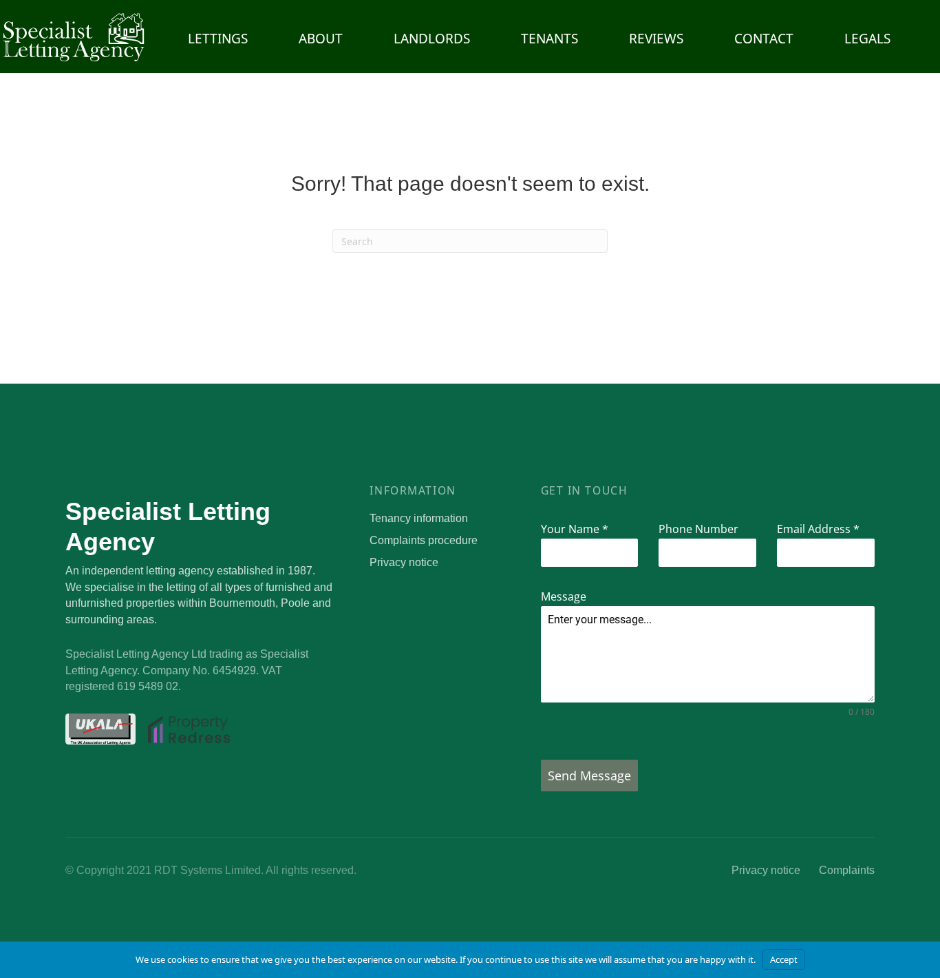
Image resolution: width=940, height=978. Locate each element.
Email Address (818, 529)
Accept (784, 959)
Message (563, 596)
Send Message (589, 775)
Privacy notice (404, 562)
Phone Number (698, 529)
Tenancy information (419, 518)
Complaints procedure (424, 540)
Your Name (574, 529)
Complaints (847, 870)
